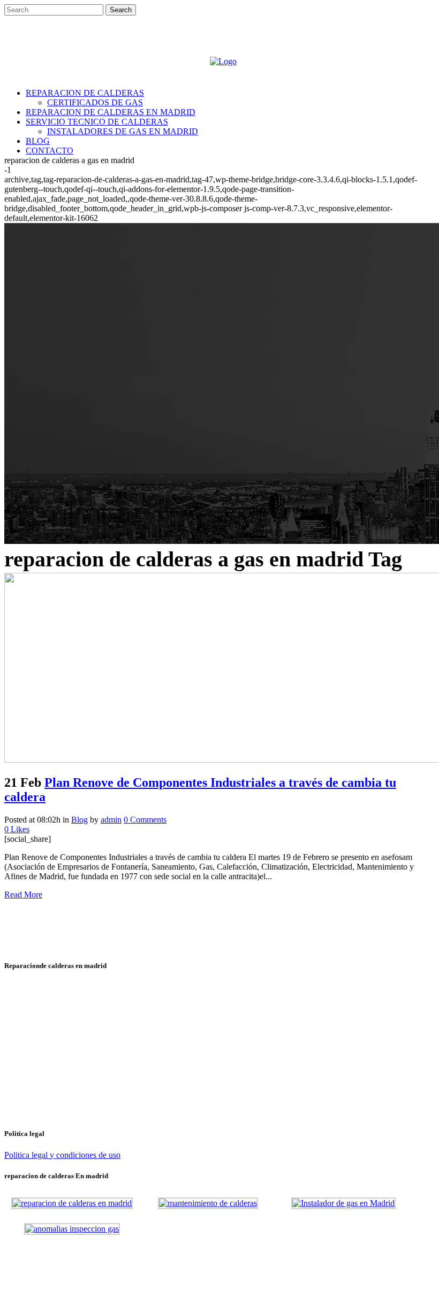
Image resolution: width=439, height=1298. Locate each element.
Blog (79, 819)
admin (111, 819)
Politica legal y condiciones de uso (62, 1154)
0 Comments (145, 819)
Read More (23, 894)
